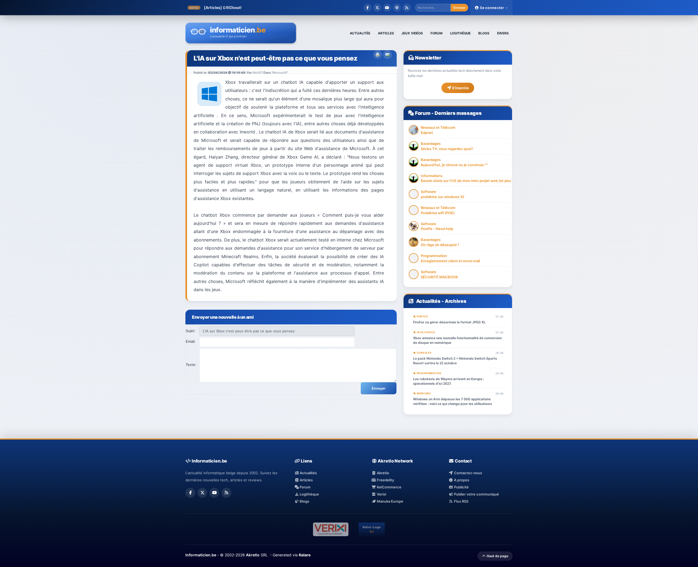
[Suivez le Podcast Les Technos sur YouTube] (387, 8)
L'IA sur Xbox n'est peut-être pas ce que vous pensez (275, 58)
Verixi (381, 494)
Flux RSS (460, 501)
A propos (461, 480)
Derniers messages (458, 113)
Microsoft (280, 72)
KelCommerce (388, 487)
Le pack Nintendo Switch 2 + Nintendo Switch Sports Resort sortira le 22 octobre (455, 360)
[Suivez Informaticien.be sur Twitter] (377, 8)
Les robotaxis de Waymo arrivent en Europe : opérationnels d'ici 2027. (448, 381)
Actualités (428, 301)
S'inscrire (460, 88)
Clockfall (231, 7)
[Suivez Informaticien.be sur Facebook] (367, 8)
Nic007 (257, 72)
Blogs (304, 501)
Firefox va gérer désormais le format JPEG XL (449, 322)
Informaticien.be (200, 555)
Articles (306, 480)
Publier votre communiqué (476, 494)
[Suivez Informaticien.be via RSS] (407, 8)
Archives (455, 301)
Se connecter (492, 7)
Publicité (460, 487)
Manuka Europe (389, 501)
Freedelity (385, 480)
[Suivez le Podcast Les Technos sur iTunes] (397, 8)
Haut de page (497, 556)
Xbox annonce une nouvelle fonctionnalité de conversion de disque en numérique (457, 340)
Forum (422, 113)
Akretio (382, 473)
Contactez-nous (467, 473)
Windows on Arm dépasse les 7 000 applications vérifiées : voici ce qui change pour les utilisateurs (452, 401)
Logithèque (309, 494)
